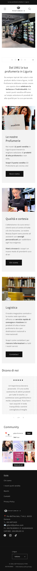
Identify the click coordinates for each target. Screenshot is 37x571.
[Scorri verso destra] (23, 417)
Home (6, 475)
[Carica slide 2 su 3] (18, 59)
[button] (5, 9)
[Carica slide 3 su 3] (21, 59)
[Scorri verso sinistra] (14, 417)
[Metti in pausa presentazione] (33, 60)
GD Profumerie (19, 564)
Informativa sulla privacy (24, 566)
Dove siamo (14, 174)
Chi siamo (13, 262)
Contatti (7, 496)
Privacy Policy (9, 501)
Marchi (6, 491)
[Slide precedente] (12, 60)
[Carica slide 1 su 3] (15, 59)
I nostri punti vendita (12, 486)
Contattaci (14, 354)
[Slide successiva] (25, 60)
